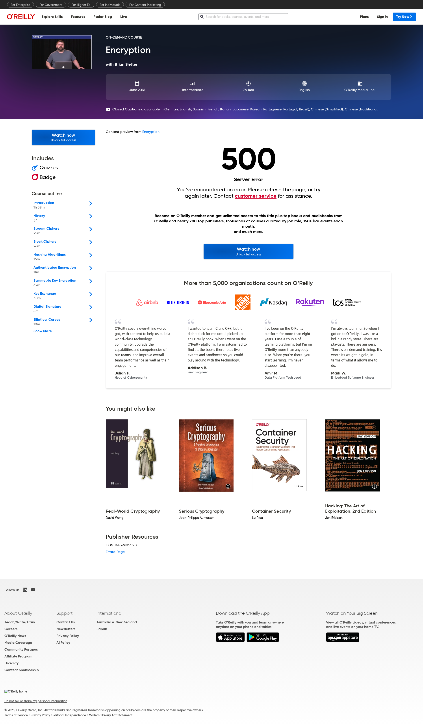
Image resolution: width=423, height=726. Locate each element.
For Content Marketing (145, 5)
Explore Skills (52, 16)
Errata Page (115, 552)
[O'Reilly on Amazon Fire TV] (342, 641)
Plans (364, 16)
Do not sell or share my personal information (35, 701)
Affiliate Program (18, 656)
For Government (50, 5)
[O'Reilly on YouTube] (33, 590)
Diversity (11, 663)
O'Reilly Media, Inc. (359, 90)
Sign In (382, 16)
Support (64, 613)
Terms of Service (16, 715)
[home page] (21, 16)
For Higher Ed (81, 5)
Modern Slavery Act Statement (110, 715)
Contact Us (65, 622)
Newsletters (65, 629)
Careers (10, 629)
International (109, 613)
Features (78, 16)
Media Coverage (18, 642)
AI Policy (63, 642)
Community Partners (21, 649)
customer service (255, 196)
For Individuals (110, 5)
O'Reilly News (15, 635)
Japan (101, 629)
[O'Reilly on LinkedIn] (25, 590)
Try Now (402, 16)
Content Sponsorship (21, 670)
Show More (42, 331)
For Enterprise (20, 5)
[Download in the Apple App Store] (230, 641)
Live (123, 16)
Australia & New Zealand (116, 622)
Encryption (151, 132)
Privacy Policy (67, 635)
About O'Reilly (18, 613)
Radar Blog (102, 16)
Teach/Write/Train (19, 622)
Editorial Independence (69, 715)
